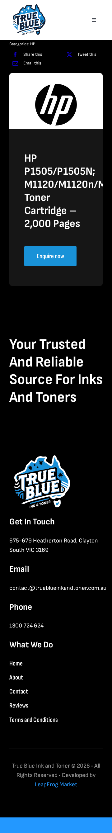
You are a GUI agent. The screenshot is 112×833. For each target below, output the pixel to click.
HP (32, 43)
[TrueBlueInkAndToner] (28, 6)
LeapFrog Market (56, 784)
